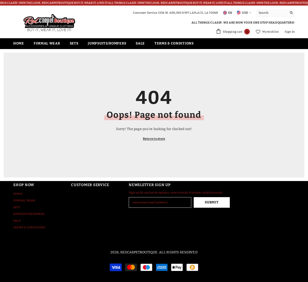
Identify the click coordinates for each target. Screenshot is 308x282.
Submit (211, 202)
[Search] (275, 13)
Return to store (154, 138)
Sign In (290, 31)
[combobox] (271, 12)
